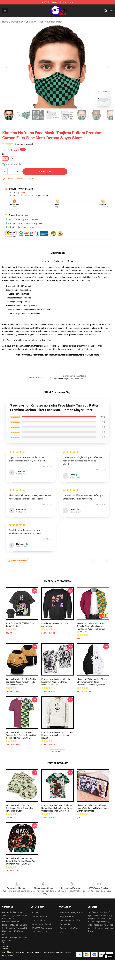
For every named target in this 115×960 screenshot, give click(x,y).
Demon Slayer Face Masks (74, 376)
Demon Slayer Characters (23, 21)
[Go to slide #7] (96, 115)
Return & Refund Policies (70, 920)
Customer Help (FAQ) (69, 928)
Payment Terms (67, 916)
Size (4, 154)
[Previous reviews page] (93, 561)
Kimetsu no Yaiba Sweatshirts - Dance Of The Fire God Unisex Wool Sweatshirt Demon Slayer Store (21, 861)
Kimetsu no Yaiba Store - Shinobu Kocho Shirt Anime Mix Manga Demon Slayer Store (55, 682)
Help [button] (110, 956)
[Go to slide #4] (52, 115)
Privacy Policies (38, 920)
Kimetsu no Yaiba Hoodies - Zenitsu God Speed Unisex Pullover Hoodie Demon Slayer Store (21, 682)
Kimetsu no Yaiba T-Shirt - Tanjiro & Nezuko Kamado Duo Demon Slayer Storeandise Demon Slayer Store (56, 808)
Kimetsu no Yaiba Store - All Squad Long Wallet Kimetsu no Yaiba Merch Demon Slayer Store (93, 808)
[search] (105, 10)
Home (5, 21)
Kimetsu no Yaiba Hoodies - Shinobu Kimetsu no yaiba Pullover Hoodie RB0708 (57, 735)
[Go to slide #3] (38, 115)
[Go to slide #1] (9, 115)
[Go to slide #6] (82, 115)
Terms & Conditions (40, 916)
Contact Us (65, 924)
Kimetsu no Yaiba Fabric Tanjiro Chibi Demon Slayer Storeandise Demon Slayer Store (19, 808)
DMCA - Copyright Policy (42, 924)
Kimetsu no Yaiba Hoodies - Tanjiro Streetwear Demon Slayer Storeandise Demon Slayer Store (92, 682)
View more (57, 752)
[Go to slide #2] (23, 115)
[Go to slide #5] (67, 115)
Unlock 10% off (5, 947)
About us (35, 912)
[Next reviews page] (106, 561)
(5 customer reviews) (24, 144)
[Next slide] (108, 66)
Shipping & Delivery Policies (71, 912)
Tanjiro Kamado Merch (51, 21)
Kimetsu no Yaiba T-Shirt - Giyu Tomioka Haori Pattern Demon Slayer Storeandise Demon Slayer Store (22, 735)
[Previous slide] (7, 66)
